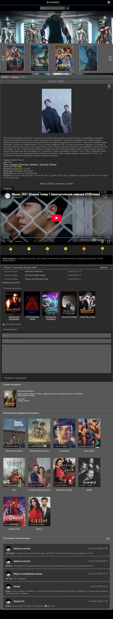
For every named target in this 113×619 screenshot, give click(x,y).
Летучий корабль (26, 391)
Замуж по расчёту (22, 548)
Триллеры (43, 164)
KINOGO (5, 77)
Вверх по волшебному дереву (28, 574)
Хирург (17, 586)
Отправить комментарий (15, 378)
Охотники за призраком (50, 318)
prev (3, 58)
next (110, 58)
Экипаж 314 (19, 601)
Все (108, 538)
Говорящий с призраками (14, 318)
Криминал (33, 164)
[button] (109, 87)
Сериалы (15, 77)
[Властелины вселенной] (15, 58)
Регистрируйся (9, 258)
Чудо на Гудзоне (69, 317)
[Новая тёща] (64, 58)
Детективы (23, 164)
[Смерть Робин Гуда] (88, 58)
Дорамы (52, 164)
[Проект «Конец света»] (39, 58)
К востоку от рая (87, 317)
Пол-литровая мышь (32, 318)
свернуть (104, 267)
